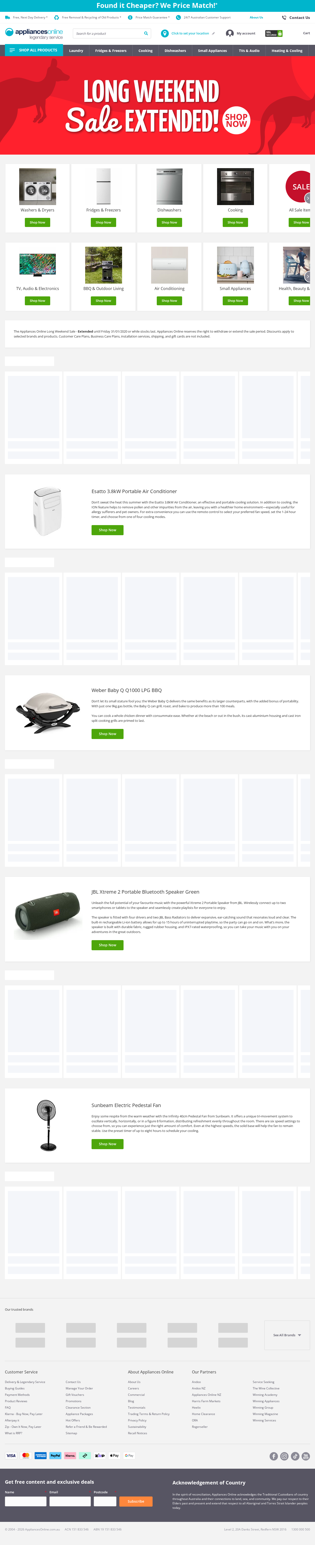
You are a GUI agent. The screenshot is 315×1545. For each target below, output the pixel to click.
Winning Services (264, 1420)
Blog (131, 1401)
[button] (240, 33)
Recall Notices (137, 1433)
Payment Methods (17, 1395)
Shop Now (37, 222)
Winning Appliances (266, 1401)
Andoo (196, 1382)
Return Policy (161, 1414)
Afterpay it (12, 1420)
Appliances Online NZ (206, 1395)
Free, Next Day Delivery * (30, 17)
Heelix (196, 1407)
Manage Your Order (79, 1388)
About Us (256, 17)
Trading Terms (138, 1414)
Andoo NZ (198, 1388)
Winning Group (263, 1407)
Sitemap (71, 1433)
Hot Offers (73, 1420)
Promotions (73, 1401)
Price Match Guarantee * (153, 17)
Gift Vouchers (75, 1395)
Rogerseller (200, 1427)
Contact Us (73, 1382)
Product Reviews (16, 1401)
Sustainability (137, 1427)
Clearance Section (78, 1407)
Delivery (10, 1382)
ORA (195, 1420)
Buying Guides (15, 1388)
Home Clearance (203, 1414)
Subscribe (136, 1501)
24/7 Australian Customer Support (207, 17)
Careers (133, 1388)
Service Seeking (263, 1382)
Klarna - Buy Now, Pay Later (24, 1414)
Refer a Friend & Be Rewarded (86, 1427)
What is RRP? (13, 1433)
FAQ (8, 1407)
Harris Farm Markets (206, 1401)
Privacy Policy (137, 1420)
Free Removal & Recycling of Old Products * (91, 17)
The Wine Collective (266, 1388)
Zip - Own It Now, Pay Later (23, 1427)
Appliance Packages (79, 1414)
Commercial (136, 1395)
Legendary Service (32, 1382)
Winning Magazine (265, 1414)
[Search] (146, 33)
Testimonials (136, 1407)
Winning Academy (265, 1395)
